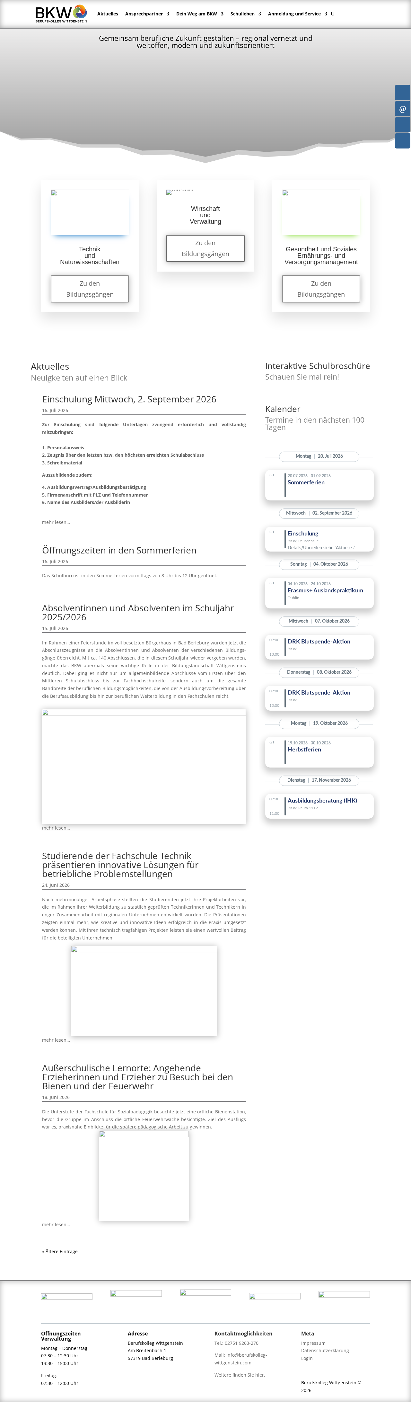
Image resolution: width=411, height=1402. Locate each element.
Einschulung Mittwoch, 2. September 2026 (129, 399)
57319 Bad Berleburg (150, 1358)
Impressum (313, 1343)
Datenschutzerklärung (325, 1350)
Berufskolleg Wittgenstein (155, 1343)
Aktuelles (107, 14)
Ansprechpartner (144, 14)
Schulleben (243, 14)
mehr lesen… (56, 522)
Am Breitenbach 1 (147, 1350)
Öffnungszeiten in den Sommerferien (119, 550)
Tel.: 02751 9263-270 (236, 1343)
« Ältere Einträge (60, 1251)
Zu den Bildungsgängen (90, 289)
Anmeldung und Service (294, 14)
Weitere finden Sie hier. (239, 1375)
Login (307, 1358)
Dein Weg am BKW (196, 14)
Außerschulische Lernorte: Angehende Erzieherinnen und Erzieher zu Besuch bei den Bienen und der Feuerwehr (137, 1077)
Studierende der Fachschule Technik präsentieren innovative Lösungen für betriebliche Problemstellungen (120, 864)
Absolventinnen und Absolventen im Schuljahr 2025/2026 (138, 612)
